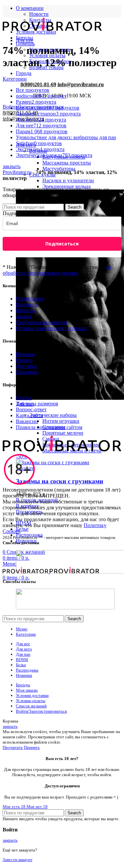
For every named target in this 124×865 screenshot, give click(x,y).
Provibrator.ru (17, 172)
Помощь (25, 354)
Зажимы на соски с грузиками (59, 481)
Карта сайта (29, 415)
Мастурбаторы (58, 168)
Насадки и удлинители (68, 180)
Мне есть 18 (14, 806)
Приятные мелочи (62, 433)
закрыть (12, 166)
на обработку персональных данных (57, 270)
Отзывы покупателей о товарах (51, 328)
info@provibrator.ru (81, 84)
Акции (23, 316)
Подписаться (62, 244)
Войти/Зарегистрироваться (41, 711)
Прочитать (13, 747)
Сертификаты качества (41, 322)
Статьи (24, 397)
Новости (39, 14)
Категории (15, 79)
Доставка (26, 366)
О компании (30, 298)
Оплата (24, 360)
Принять (32, 747)
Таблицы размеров (37, 403)
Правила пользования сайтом (49, 427)
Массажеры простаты (66, 162)
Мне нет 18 (37, 806)
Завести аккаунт (17, 859)
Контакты (27, 304)
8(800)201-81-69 (38, 84)
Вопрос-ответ (31, 409)
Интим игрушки (60, 421)
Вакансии (27, 421)
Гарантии (26, 372)
